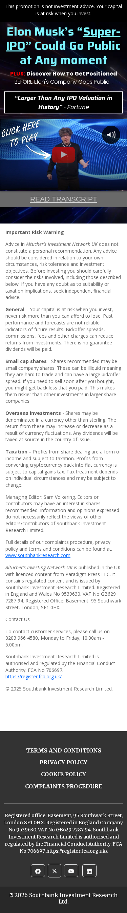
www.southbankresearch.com (37, 555)
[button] (38, 870)
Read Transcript (63, 199)
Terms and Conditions (63, 750)
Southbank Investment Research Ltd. (73, 898)
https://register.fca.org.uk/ (33, 676)
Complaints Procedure (63, 786)
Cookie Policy (63, 774)
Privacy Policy (63, 762)
